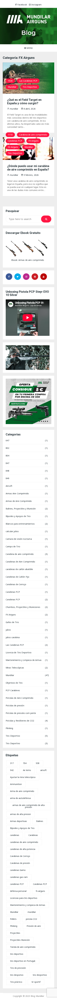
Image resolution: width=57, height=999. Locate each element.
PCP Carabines (13, 690)
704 (24, 763)
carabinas (14, 835)
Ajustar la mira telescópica (22, 777)
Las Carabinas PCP (28, 80)
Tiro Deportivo (30, 86)
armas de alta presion (20, 814)
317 (12, 763)
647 (7, 440)
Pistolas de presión (15, 705)
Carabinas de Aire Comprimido (20, 561)
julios (8, 629)
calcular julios (12, 531)
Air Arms (27, 770)
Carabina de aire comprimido (33, 134)
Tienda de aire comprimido (23, 947)
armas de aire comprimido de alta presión (28, 806)
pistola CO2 (31, 919)
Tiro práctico (16, 982)
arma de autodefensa (20, 798)
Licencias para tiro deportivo (23, 898)
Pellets (13, 919)
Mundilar (12, 86)
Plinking (9, 728)
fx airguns (40, 891)
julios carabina (13, 637)
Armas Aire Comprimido (17, 493)
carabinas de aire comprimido (24, 842)
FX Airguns (33, 140)
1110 (10, 134)
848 (7, 470)
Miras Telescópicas (15, 667)
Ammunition (16, 784)
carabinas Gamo (18, 870)
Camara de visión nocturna (19, 539)
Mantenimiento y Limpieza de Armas (24, 660)
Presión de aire (34, 926)
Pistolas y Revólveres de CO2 (20, 720)
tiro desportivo (40, 975)
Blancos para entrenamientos (20, 523)
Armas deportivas (18, 821)
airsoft (43, 770)
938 (37, 763)
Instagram (36, 4)
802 (7, 448)
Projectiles (15, 933)
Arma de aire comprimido (22, 791)
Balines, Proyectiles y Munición (21, 508)
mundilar (32, 912)
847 (7, 463)
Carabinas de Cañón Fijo (17, 576)
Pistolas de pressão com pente (21, 713)
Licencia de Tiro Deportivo (18, 652)
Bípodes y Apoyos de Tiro (18, 516)
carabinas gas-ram (19, 877)
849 (7, 478)
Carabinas (33, 835)
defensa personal (18, 891)
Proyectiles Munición (20, 940)
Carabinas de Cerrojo (16, 584)
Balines (39, 821)
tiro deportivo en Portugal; (22, 961)
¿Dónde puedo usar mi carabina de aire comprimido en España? (28, 167)
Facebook (22, 4)
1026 (10, 80)
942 (12, 770)
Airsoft (9, 486)
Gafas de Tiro (12, 622)
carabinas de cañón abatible (19, 569)
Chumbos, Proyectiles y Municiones (23, 607)
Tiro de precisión (18, 968)
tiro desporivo (16, 975)
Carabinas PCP (15, 140)
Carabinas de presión (20, 863)
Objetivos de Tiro (14, 682)
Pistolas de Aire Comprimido (19, 698)
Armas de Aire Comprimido (19, 501)
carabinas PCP (17, 884)
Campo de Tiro (13, 546)
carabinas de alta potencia (22, 849)
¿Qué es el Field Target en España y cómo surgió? (24, 101)
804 (7, 455)
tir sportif (36, 982)
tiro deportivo (16, 954)
